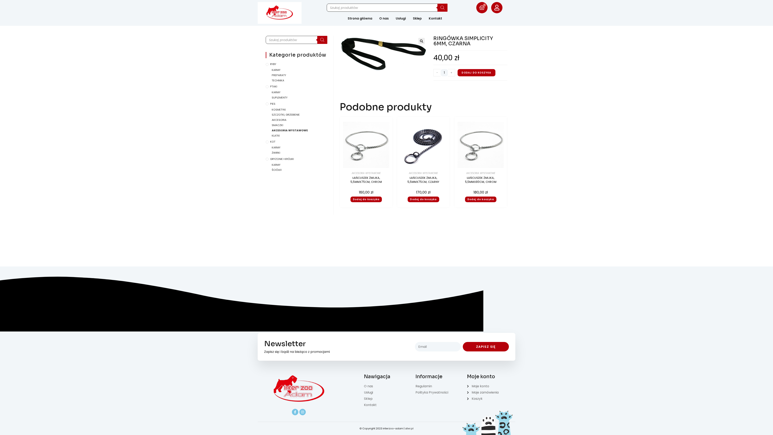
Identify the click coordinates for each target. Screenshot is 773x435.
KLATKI (276, 136)
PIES (272, 104)
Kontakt (435, 18)
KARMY (276, 70)
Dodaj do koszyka (476, 72)
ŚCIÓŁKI (277, 170)
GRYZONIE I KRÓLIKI (282, 159)
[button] (421, 41)
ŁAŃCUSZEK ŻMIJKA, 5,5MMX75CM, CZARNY (423, 180)
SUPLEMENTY (279, 97)
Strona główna (360, 18)
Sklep (417, 18)
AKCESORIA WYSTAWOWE (290, 130)
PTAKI (273, 86)
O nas (384, 18)
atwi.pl (409, 428)
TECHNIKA (278, 80)
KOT (272, 142)
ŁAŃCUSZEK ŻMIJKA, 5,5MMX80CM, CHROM (480, 180)
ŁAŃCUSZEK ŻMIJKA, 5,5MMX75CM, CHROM (366, 180)
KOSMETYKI (279, 110)
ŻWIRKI (276, 153)
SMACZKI (277, 125)
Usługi (401, 18)
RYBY (273, 64)
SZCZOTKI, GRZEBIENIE (286, 115)
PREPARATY (279, 75)
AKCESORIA (279, 120)
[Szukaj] (442, 8)
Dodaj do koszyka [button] (366, 199)
